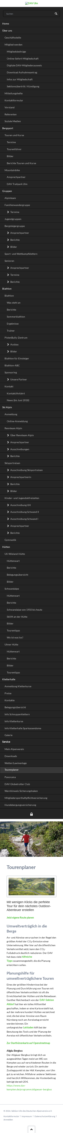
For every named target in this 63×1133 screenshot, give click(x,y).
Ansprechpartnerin (20, 477)
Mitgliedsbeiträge (16, 51)
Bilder (10, 156)
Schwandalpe (12, 588)
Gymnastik (10, 539)
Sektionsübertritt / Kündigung (23, 86)
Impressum (27, 1116)
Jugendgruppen (13, 218)
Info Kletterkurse (14, 721)
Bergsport (7, 128)
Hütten (6, 546)
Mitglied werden (13, 44)
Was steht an (13, 302)
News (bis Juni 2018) (18, 400)
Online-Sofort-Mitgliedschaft (22, 58)
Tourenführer (14, 149)
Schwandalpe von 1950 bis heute (24, 609)
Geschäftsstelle (13, 37)
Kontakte (10, 700)
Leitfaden (28, 1027)
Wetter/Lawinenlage (16, 763)
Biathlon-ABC (12, 365)
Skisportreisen (12, 463)
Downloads (11, 756)
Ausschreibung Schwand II (24, 511)
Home (5, 23)
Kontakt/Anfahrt (16, 393)
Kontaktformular (14, 100)
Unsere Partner (18, 379)
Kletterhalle (8, 679)
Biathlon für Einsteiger (17, 358)
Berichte (15, 239)
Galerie (8, 735)
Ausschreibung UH (20, 505)
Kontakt (9, 386)
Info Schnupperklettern (17, 714)
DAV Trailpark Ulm (17, 183)
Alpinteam (10, 197)
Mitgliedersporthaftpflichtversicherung (26, 797)
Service (6, 742)
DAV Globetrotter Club (17, 784)
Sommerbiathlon (16, 316)
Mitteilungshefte (14, 93)
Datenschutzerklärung (44, 1116)
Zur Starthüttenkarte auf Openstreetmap (28, 1043)
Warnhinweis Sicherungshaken (21, 790)
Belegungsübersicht (17, 574)
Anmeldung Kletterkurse (18, 686)
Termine (11, 142)
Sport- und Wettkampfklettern (21, 253)
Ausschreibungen (19, 449)
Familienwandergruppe (17, 204)
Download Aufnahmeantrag (22, 72)
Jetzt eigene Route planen (20, 918)
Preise (8, 693)
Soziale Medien (13, 121)
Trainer (11, 330)
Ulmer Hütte (11, 644)
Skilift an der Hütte (17, 616)
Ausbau (14, 344)
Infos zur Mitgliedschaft (20, 79)
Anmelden (8, 1119)
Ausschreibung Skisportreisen (26, 470)
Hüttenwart (13, 560)
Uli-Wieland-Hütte (15, 553)
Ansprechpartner (16, 176)
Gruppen (7, 190)
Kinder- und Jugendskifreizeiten (22, 498)
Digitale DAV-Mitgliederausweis (24, 65)
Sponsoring (11, 372)
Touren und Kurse (14, 135)
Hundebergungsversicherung (20, 804)
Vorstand (10, 107)
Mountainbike (12, 170)
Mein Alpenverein (14, 749)
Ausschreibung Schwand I (24, 518)
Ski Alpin (7, 407)
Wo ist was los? (15, 637)
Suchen (56, 13)
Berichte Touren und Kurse (21, 163)
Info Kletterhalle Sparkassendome (23, 728)
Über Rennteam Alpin (22, 435)
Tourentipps (13, 630)
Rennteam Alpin (13, 428)
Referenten (11, 114)
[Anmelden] (31, 814)
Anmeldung (11, 414)
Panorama (10, 777)
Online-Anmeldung (17, 421)
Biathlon (7, 288)
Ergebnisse (13, 323)
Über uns (7, 30)
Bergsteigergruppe (15, 225)
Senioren (9, 260)
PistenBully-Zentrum (16, 337)
